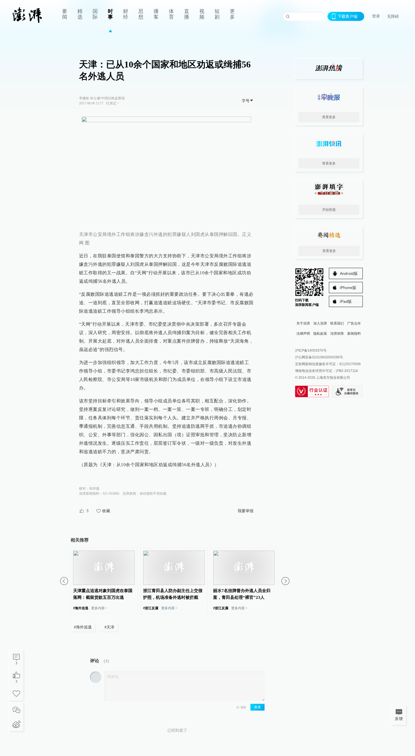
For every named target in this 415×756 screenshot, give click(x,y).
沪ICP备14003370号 (311, 350)
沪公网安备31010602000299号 (319, 357)
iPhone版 (348, 287)
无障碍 (393, 16)
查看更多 (329, 117)
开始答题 (329, 210)
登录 (376, 16)
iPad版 (346, 301)
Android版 (349, 273)
